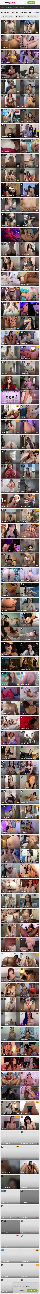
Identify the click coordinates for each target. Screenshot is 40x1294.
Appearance (9, 17)
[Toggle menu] (2, 2)
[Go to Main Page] (12, 3)
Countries (21, 17)
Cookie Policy (25, 1287)
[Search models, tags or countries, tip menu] (37, 7)
